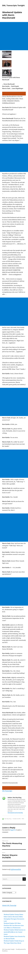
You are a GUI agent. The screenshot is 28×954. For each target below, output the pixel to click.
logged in (13, 830)
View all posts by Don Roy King (15, 812)
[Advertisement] (14, 36)
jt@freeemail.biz (16, 869)
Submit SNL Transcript (9, 905)
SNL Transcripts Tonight (13, 5)
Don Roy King (7, 818)
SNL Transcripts (7, 791)
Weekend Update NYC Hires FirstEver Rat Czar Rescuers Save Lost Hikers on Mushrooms (14, 925)
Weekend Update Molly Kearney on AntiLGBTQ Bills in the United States (14, 932)
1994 (23, 818)
